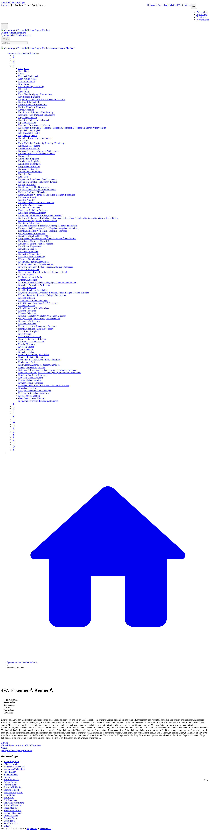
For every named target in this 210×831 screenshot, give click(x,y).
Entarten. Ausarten (26, 200)
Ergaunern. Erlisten (27, 287)
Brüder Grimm (10, 782)
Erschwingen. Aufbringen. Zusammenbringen (39, 365)
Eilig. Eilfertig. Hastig (28, 135)
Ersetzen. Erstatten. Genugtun (31, 357)
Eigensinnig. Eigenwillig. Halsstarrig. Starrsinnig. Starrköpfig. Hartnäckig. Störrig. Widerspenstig (62, 128)
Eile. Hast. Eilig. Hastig (29, 133)
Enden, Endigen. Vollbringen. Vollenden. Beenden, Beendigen (46, 195)
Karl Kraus (9, 797)
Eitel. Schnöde (24, 174)
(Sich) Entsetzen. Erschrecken (31, 233)
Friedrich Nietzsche (12, 805)
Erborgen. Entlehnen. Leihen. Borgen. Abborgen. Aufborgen (45, 267)
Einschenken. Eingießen (29, 161)
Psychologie (163, 5)
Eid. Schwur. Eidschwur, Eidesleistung (35, 112)
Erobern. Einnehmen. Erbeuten (32, 339)
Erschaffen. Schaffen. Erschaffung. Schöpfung (39, 359)
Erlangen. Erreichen (27, 310)
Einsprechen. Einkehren (29, 166)
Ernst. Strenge (24, 334)
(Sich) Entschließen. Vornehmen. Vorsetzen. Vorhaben (42, 231)
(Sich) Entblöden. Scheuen (30, 205)
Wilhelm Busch (10, 764)
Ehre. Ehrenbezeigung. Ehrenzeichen (35, 94)
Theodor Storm (10, 818)
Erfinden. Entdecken (27, 280)
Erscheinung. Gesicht (28, 362)
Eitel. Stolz (23, 177)
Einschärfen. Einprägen (28, 158)
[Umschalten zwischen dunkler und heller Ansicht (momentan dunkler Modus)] (5, 39)
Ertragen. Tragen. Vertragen (30, 383)
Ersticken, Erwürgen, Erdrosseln (33, 375)
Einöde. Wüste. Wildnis (29, 148)
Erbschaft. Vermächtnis (28, 269)
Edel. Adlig (23, 89)
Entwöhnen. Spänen (27, 249)
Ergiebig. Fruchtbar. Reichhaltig (32, 290)
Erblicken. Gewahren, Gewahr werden (35, 264)
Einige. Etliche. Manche (29, 146)
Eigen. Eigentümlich (27, 117)
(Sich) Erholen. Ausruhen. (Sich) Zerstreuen (38, 303)
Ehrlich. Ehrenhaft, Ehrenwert (31, 107)
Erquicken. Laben (26, 352)
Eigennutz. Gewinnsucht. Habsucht (34, 125)
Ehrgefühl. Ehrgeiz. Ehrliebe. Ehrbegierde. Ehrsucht (41, 99)
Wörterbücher (184, 5)
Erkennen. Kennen (26, 305)
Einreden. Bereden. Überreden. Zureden (36, 153)
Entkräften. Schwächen (28, 223)
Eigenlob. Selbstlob (27, 122)
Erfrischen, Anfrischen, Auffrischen (34, 285)
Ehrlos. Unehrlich (26, 110)
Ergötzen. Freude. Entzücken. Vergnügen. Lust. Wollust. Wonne (47, 282)
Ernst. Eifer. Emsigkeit (28, 331)
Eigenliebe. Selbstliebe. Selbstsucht (34, 120)
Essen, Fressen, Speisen (29, 396)
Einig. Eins (23, 140)
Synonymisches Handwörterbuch (16, 35)
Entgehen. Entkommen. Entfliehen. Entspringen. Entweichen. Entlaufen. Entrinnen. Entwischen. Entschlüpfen (68, 218)
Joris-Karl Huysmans (13, 792)
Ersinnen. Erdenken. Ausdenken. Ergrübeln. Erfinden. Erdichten (47, 370)
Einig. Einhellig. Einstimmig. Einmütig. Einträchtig (41, 143)
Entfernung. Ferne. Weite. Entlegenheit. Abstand (40, 215)
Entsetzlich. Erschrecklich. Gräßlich (34, 236)
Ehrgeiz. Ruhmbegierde (29, 102)
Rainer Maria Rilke (12, 810)
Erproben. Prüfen (26, 347)
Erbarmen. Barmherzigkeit (30, 259)
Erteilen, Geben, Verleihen (30, 380)
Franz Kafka (9, 795)
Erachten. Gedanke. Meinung (31, 256)
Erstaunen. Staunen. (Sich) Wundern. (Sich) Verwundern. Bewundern (49, 372)
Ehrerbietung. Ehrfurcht (29, 97)
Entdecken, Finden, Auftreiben (32, 213)
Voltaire (7, 826)
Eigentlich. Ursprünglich (29, 130)
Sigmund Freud (11, 774)
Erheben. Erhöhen (26, 298)
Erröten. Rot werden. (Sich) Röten (33, 354)
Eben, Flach (23, 68)
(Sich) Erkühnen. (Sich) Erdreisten (33, 308)
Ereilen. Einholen (26, 274)
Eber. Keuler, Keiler (27, 79)
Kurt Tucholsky (11, 823)
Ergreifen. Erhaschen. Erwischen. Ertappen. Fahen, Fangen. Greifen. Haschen (53, 292)
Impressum (32, 828)
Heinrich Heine (10, 784)
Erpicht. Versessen (26, 344)
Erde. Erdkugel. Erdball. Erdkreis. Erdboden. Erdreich (42, 272)
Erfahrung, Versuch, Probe (30, 277)
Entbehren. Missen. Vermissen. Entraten (36, 202)
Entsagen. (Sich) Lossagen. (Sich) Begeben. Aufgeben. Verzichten (48, 228)
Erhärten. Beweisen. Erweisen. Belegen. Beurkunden (42, 295)
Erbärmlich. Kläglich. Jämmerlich (33, 262)
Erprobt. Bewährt (26, 349)
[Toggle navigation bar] (4, 26)
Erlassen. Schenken (27, 313)
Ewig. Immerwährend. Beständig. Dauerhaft (38, 401)
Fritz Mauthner (10, 800)
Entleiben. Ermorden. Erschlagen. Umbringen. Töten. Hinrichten (47, 225)
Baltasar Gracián (11, 779)
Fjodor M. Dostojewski (14, 766)
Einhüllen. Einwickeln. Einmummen (34, 138)
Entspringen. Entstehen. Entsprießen (34, 241)
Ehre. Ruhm (23, 91)
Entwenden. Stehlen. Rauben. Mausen (35, 244)
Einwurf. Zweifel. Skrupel (30, 171)
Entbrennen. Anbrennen (29, 207)
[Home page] (108, 660)
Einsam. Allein (25, 156)
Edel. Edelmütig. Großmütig (31, 86)
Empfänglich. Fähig (27, 184)
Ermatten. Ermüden (27, 323)
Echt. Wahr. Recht (26, 81)
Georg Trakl (9, 821)
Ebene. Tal (23, 73)
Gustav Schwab (11, 815)
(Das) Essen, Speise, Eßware (31, 398)
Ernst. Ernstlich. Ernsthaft (29, 336)
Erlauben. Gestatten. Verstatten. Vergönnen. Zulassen (42, 316)
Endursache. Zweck (27, 197)
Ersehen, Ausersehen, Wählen (31, 367)
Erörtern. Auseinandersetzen (31, 341)
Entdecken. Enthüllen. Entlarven (33, 210)
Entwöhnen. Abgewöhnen (30, 246)
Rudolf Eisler (10, 772)
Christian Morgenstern (14, 803)
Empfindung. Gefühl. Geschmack (33, 187)
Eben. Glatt (23, 71)
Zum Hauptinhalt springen (13, 2)
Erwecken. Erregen (27, 388)
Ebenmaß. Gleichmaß (28, 76)
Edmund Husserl (11, 790)
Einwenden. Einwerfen (28, 169)
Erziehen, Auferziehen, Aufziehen (33, 393)
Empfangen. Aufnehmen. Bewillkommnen (37, 179)
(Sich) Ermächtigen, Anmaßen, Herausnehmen (39, 318)
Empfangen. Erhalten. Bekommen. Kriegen (37, 182)
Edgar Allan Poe (11, 808)
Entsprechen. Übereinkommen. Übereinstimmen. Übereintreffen (47, 238)
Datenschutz (45, 828)
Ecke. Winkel (24, 84)
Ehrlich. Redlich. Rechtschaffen (32, 104)
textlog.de (5, 5)
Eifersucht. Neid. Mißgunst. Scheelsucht (36, 115)
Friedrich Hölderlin (12, 787)
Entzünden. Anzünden (28, 251)
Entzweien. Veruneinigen (29, 254)
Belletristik (173, 5)
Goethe (7, 777)
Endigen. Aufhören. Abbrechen (32, 192)
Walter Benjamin (11, 761)
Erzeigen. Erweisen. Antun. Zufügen (34, 390)
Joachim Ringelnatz (12, 813)
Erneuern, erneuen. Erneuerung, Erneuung (37, 326)
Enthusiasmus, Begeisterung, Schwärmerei (37, 220)
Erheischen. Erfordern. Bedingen (33, 300)
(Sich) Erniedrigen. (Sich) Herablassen (35, 329)
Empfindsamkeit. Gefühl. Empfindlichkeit (37, 189)
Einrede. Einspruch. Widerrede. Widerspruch (38, 151)
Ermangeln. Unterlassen (29, 321)
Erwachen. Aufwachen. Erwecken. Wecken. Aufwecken (43, 385)
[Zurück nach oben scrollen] (2, 46)
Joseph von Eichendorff (14, 769)
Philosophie (152, 5)
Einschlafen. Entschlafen (29, 164)
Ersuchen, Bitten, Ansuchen (30, 377)
